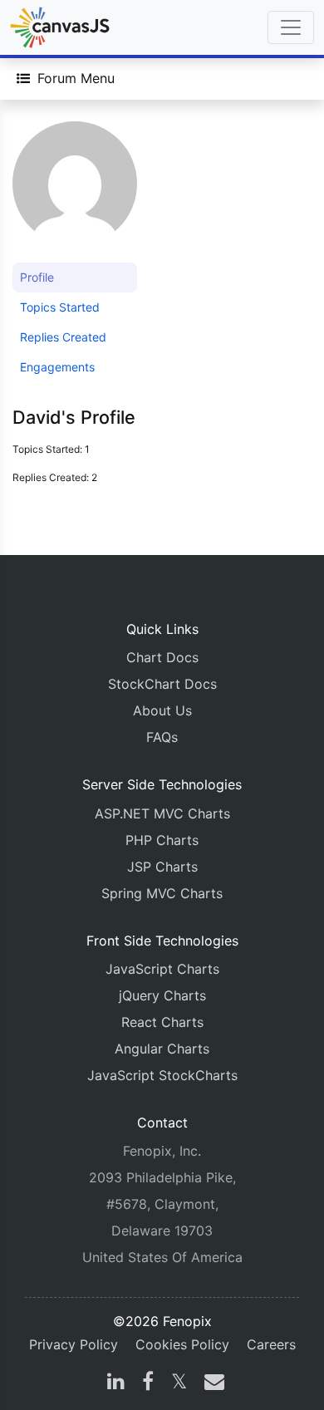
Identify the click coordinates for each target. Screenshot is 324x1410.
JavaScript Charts (162, 968)
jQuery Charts (162, 995)
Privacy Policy (73, 1344)
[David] (74, 190)
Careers (271, 1344)
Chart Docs (162, 657)
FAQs (162, 737)
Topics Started (60, 307)
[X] (179, 1383)
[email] (211, 1383)
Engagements (57, 367)
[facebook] (147, 1383)
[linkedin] (116, 1383)
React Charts (162, 1022)
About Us (162, 710)
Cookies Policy (182, 1344)
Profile (37, 277)
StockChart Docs (162, 684)
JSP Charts (162, 866)
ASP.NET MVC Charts (162, 813)
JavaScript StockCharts (162, 1075)
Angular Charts (162, 1048)
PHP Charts (162, 840)
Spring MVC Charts (162, 893)
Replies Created (63, 337)
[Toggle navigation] (291, 27)
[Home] (60, 27)
